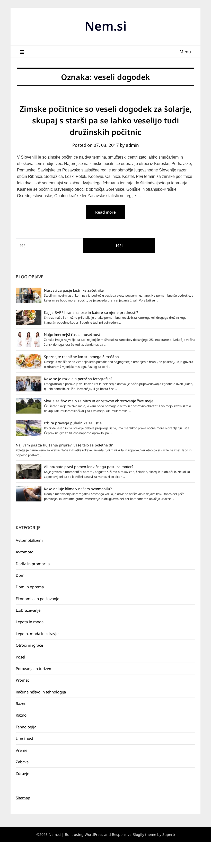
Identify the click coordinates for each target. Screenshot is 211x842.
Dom (20, 575)
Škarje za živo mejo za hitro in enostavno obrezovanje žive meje (98, 400)
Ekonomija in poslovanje (37, 598)
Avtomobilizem (29, 540)
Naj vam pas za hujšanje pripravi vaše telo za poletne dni (65, 445)
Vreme (21, 750)
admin (132, 145)
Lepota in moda (29, 621)
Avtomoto (24, 551)
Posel (20, 657)
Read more (105, 212)
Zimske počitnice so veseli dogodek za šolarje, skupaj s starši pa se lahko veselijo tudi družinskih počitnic (106, 120)
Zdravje (22, 773)
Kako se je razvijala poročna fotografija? (78, 378)
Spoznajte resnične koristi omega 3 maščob (81, 356)
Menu (185, 51)
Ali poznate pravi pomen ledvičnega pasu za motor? (88, 466)
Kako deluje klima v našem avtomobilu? (78, 488)
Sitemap (23, 797)
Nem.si (106, 25)
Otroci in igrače (29, 645)
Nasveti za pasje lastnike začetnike (74, 290)
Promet (22, 680)
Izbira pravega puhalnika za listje (73, 422)
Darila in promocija (33, 563)
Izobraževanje (28, 610)
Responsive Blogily (128, 834)
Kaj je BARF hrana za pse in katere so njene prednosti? (91, 312)
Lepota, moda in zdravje (37, 633)
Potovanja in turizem (34, 668)
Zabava (22, 761)
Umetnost (24, 738)
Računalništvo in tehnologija (41, 691)
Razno (21, 703)
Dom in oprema (30, 586)
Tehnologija (26, 726)
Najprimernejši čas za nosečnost (72, 334)
